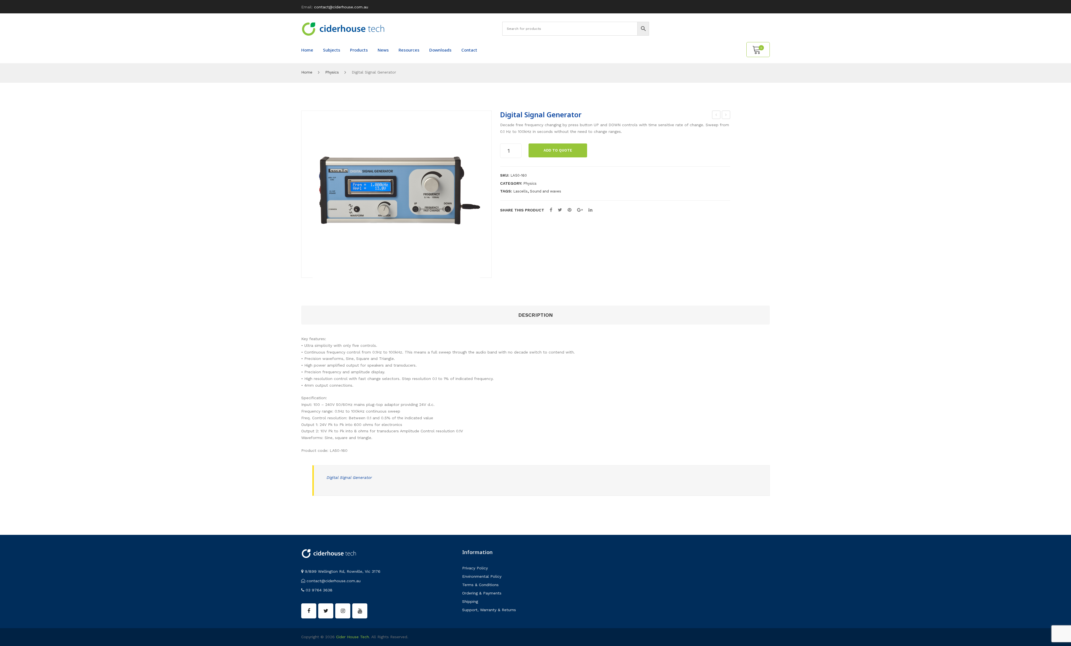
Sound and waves (545, 191)
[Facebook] (551, 210)
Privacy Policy (475, 568)
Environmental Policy (481, 576)
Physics (332, 72)
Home (306, 72)
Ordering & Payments (481, 593)
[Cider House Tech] (343, 28)
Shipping (470, 601)
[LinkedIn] (590, 210)
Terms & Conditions (480, 584)
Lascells (520, 191)
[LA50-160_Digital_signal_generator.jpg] (396, 194)
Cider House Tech (352, 637)
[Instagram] (342, 610)
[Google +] (580, 210)
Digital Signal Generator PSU (726, 115)
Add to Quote (558, 150)
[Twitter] (560, 210)
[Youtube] (359, 610)
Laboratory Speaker (716, 115)
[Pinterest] (569, 210)
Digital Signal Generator (349, 477)
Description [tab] (535, 315)
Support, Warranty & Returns (489, 610)
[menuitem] (307, 50)
